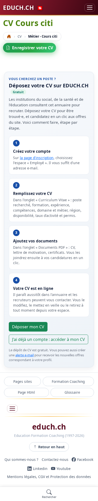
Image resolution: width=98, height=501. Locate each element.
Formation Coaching (68, 381)
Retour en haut (51, 446)
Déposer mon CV (28, 327)
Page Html (26, 392)
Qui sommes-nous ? (21, 459)
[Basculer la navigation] (89, 8)
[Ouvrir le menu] (12, 409)
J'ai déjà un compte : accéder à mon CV (48, 339)
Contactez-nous (55, 459)
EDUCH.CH (23, 8)
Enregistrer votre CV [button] (32, 48)
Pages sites (22, 381)
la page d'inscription (37, 157)
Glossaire (72, 392)
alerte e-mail (24, 355)
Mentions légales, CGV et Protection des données (49, 476)
